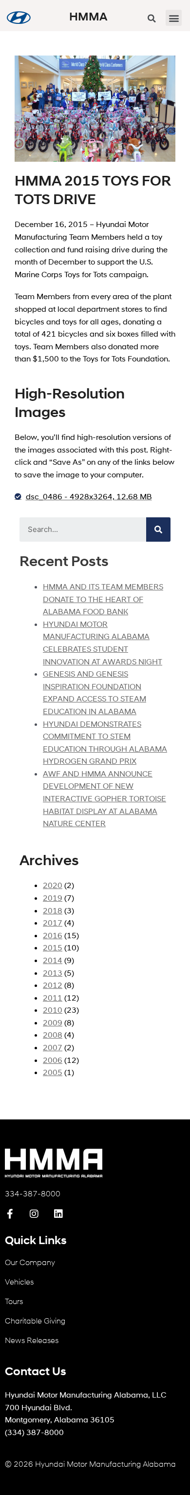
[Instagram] (34, 1214)
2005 (52, 1072)
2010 (52, 1009)
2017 (52, 922)
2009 (52, 1022)
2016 (52, 935)
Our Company (30, 1262)
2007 (52, 1047)
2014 (52, 960)
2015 (52, 947)
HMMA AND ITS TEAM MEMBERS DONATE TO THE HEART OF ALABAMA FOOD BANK (103, 599)
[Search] (158, 529)
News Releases (31, 1339)
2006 (52, 1059)
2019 (52, 897)
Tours (14, 1301)
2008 (52, 1034)
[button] (174, 18)
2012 (52, 984)
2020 (52, 884)
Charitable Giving (35, 1320)
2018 (52, 910)
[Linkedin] (58, 1214)
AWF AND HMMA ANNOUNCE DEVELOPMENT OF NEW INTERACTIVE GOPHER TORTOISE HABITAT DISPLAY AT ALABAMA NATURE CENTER (104, 798)
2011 (52, 997)
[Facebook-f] (10, 1214)
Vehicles (19, 1281)
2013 (52, 972)
